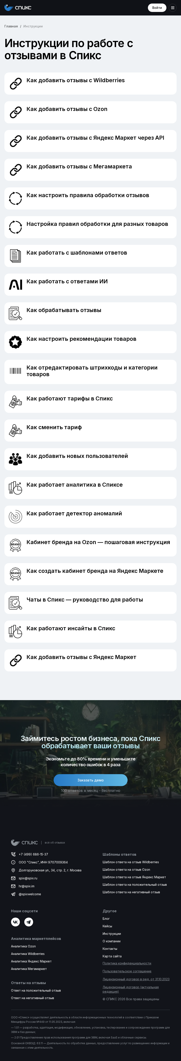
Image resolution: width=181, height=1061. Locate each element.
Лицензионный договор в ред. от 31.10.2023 (136, 979)
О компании (112, 941)
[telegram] (28, 922)
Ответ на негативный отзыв (32, 998)
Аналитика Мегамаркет (29, 969)
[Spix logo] (17, 8)
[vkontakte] (15, 922)
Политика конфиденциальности (127, 963)
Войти (157, 8)
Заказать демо (90, 780)
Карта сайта (112, 956)
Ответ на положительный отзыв (36, 990)
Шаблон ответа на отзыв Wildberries (131, 862)
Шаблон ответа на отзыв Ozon (126, 869)
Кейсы (107, 926)
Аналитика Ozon (23, 946)
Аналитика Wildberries (28, 954)
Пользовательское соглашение (127, 971)
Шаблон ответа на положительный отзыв (135, 884)
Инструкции (112, 933)
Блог (106, 918)
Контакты (110, 949)
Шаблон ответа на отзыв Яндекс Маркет (134, 877)
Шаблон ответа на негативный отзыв (131, 892)
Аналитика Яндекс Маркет (31, 961)
